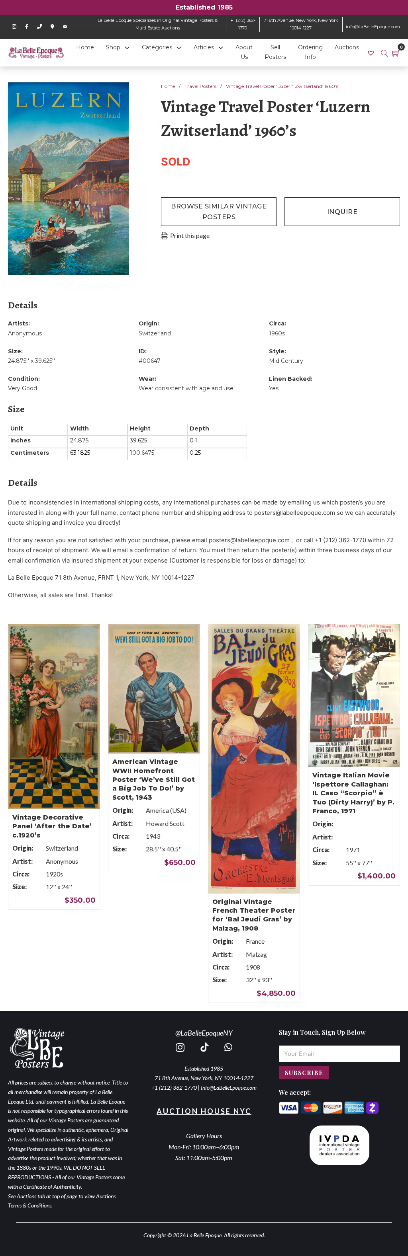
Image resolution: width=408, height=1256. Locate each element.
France (255, 941)
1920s (54, 874)
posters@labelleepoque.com (294, 512)
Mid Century (286, 360)
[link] (372, 52)
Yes (274, 388)
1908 (253, 967)
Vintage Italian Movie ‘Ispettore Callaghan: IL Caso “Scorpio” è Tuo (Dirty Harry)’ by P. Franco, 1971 (353, 793)
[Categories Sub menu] (179, 48)
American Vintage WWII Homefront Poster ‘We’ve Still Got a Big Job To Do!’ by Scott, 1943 (153, 779)
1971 (353, 849)
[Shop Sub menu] (127, 48)
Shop (113, 47)
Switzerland (155, 333)
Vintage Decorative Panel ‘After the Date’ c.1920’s (52, 826)
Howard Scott (165, 823)
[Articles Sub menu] (221, 48)
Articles (204, 47)
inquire (342, 212)
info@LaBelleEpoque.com (373, 26)
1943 (153, 836)
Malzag (256, 954)
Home (85, 47)
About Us (244, 52)
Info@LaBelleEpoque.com (229, 1087)
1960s (277, 333)
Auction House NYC (204, 1111)
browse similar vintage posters (219, 212)
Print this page (190, 235)
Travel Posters (200, 86)
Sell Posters (275, 52)
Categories (157, 47)
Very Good (22, 388)
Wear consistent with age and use (186, 388)
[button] (118, 93)
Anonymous (25, 333)
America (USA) (166, 810)
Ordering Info (310, 52)
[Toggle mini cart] (396, 53)
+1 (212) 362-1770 (174, 1087)
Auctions (347, 47)
